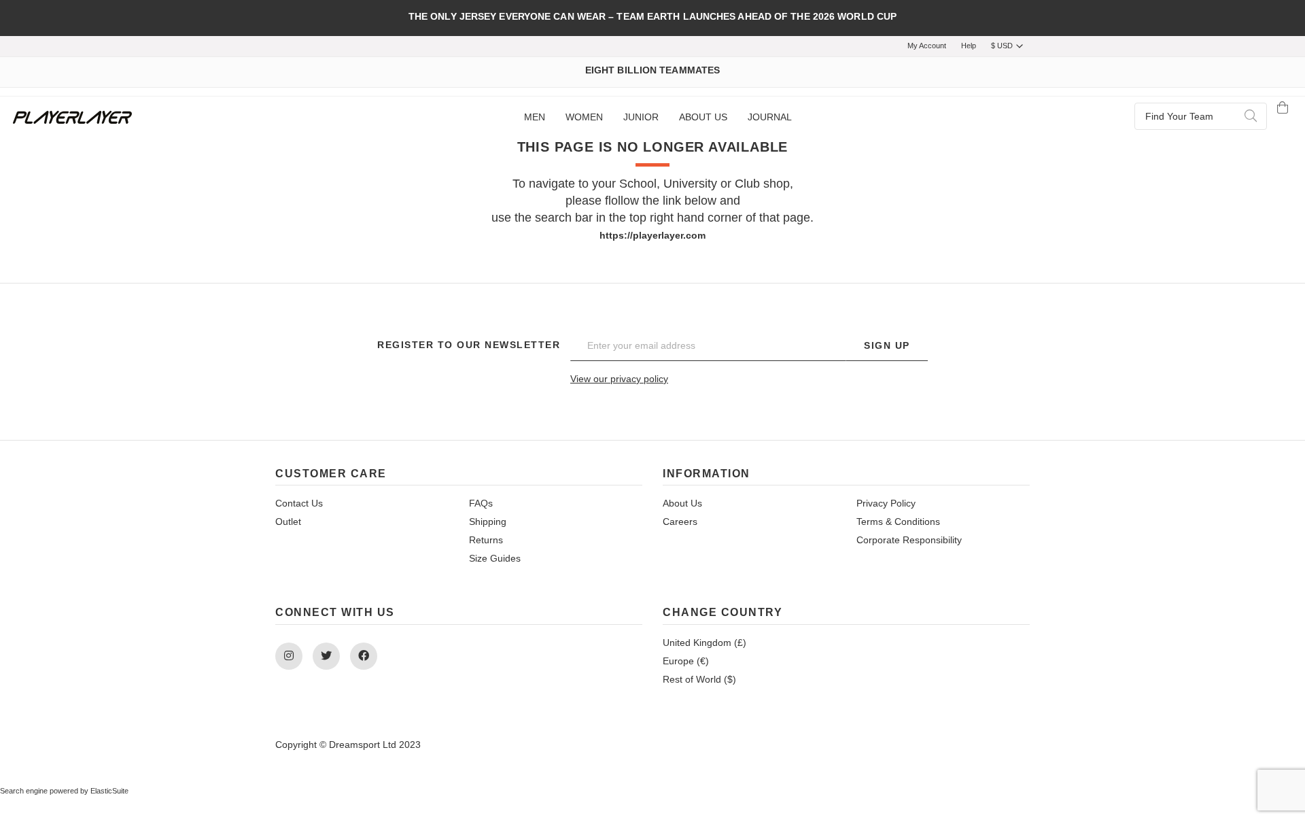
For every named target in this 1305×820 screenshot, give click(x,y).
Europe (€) (686, 660)
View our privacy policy (619, 378)
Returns (486, 539)
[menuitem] (534, 117)
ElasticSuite (109, 791)
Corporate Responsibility (909, 539)
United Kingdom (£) (704, 642)
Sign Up (887, 345)
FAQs (481, 503)
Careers (680, 521)
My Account (926, 45)
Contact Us (299, 503)
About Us (682, 503)
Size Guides (495, 558)
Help (968, 45)
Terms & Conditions (898, 521)
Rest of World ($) (699, 679)
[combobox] (1200, 116)
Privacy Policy (886, 503)
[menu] (658, 117)
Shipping (487, 521)
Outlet (288, 521)
